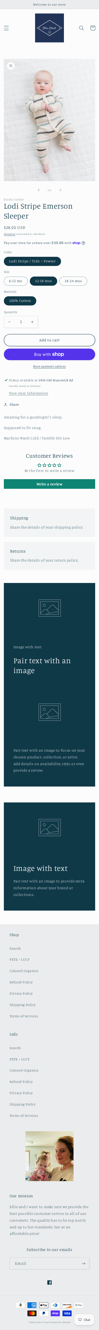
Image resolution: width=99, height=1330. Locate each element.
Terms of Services (24, 1016)
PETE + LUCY (20, 959)
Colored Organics (24, 971)
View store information (28, 393)
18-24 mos (73, 281)
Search (15, 948)
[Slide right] (60, 190)
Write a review (50, 484)
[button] (6, 27)
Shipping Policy (23, 1005)
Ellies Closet (43, 1322)
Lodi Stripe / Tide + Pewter (32, 261)
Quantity (10, 312)
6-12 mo (15, 281)
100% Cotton (20, 300)
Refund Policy (21, 982)
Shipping (9, 233)
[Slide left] (38, 190)
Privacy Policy (21, 993)
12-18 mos (43, 281)
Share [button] (14, 404)
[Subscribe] (83, 1263)
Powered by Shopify (60, 1322)
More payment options (49, 366)
